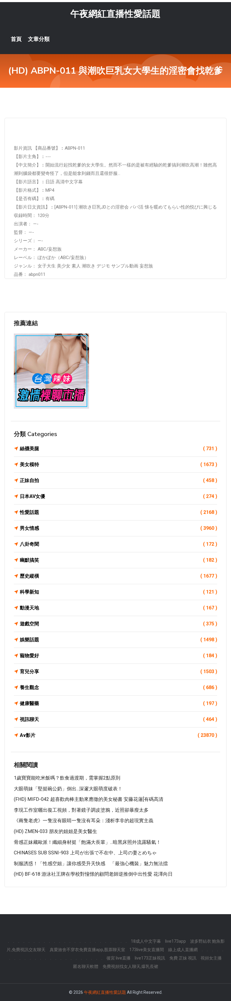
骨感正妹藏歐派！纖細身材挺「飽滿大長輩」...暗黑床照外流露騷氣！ (87, 842)
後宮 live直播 (118, 958)
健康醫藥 (118, 703)
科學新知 (118, 592)
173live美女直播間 (146, 949)
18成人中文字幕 (146, 941)
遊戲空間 (118, 624)
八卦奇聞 (118, 544)
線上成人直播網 (183, 949)
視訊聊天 (118, 719)
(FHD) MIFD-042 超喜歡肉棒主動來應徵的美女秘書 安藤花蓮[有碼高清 (88, 799)
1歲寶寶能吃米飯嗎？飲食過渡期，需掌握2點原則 (67, 778)
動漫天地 (118, 608)
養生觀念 (118, 687)
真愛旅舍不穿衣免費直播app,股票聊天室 (87, 949)
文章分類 (39, 39)
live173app (175, 941)
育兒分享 (118, 671)
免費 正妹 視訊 (182, 958)
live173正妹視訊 (150, 958)
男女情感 (118, 528)
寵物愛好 (118, 655)
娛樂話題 (118, 639)
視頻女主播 (211, 958)
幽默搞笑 (118, 560)
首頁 (16, 39)
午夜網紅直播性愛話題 (115, 13)
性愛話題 (118, 512)
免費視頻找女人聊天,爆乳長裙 (130, 966)
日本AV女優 (118, 496)
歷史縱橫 (118, 576)
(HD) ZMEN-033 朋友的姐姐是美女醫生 (55, 831)
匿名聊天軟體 (85, 966)
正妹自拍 (118, 480)
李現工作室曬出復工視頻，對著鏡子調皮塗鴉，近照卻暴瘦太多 (81, 810)
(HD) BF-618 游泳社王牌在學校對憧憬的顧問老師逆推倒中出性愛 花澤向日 (93, 874)
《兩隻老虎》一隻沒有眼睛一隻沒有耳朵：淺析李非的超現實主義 (83, 820)
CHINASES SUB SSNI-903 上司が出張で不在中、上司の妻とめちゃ (85, 853)
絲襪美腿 (118, 448)
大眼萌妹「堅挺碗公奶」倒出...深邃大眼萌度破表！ (68, 789)
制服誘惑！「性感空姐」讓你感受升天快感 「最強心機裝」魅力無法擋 (91, 863)
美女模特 (118, 464)
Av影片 (118, 735)
